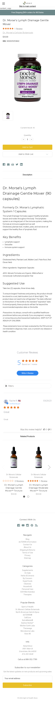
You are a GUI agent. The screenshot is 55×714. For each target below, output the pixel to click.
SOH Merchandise (27, 592)
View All (27, 634)
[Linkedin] (21, 164)
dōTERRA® (27, 615)
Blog (27, 539)
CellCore (27, 617)
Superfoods (27, 581)
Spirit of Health (27, 607)
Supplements (27, 570)
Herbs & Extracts (27, 576)
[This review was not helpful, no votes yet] (49, 429)
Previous (3, 467)
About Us (27, 547)
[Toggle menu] (3, 3)
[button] (27, 704)
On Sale (27, 573)
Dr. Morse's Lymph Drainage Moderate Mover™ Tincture (38, 488)
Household (27, 586)
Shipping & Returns (27, 550)
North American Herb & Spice (27, 612)
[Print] (12, 164)
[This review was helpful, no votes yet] (44, 429)
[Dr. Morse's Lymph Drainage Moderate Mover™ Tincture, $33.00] (38, 457)
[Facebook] (4, 164)
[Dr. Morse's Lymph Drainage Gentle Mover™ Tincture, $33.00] (13, 457)
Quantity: (27, 135)
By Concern (27, 578)
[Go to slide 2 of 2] (28, 497)
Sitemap (27, 558)
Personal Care (27, 589)
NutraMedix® (27, 620)
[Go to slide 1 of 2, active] (24, 497)
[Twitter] (17, 164)
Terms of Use (27, 553)
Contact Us (27, 545)
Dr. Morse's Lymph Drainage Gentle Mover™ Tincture (13, 488)
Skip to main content (27, 6)
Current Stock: (27, 128)
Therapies (27, 595)
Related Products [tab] (27, 436)
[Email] (8, 164)
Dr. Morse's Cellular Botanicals (28, 609)
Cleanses (27, 584)
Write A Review (27, 373)
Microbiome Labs (27, 631)
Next (49, 467)
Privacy (27, 555)
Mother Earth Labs (27, 626)
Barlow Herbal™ (27, 623)
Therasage (27, 628)
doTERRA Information (27, 542)
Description (27, 175)
